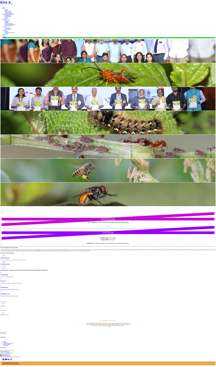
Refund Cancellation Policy (8, 344)
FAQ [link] (3, 35)
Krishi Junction (16, 365)
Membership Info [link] (8, 15)
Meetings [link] (6, 31)
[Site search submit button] (12, 4)
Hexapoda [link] (7, 22)
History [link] (6, 9)
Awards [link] (4, 26)
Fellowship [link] (7, 18)
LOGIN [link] (4, 37)
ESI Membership (4, 274)
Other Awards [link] (7, 29)
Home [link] (4, 7)
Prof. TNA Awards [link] (8, 28)
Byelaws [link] (6, 10)
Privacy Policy (5, 346)
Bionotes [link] (6, 21)
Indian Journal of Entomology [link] (10, 24)
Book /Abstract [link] (7, 20)
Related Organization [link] (8, 13)
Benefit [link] (6, 17)
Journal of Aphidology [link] (9, 25)
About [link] (4, 8)
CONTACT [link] (5, 36)
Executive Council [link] (8, 12)
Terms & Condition (6, 345)
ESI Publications (4, 287)
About (4, 342)
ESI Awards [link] (7, 27)
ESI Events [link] (5, 30)
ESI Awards (3, 281)
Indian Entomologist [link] (8, 23)
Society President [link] (8, 11)
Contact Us (5, 343)
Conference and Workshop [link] (9, 32)
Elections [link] (6, 33)
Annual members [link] (8, 16)
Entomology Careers (5, 293)
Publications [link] (5, 19)
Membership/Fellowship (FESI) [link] (8, 14)
